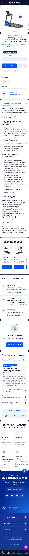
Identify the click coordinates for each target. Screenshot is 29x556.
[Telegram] (7, 495)
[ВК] (12, 495)
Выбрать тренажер (14, 489)
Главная (3, 553)
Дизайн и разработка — (14, 537)
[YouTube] (17, 495)
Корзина (14, 553)
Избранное (19, 553)
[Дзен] (22, 495)
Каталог (8, 553)
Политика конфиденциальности (14, 539)
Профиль (26, 553)
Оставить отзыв (20, 45)
